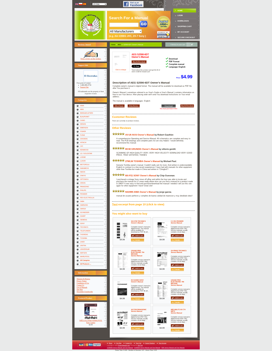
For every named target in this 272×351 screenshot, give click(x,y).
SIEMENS (83, 220)
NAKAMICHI (84, 168)
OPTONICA (84, 179)
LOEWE (83, 157)
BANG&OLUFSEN (86, 113)
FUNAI (82, 135)
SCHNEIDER (84, 212)
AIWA (82, 105)
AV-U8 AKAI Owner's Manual (139, 135)
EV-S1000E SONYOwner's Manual (137, 281)
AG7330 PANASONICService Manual (138, 310)
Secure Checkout (186, 38)
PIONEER (83, 194)
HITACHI (83, 142)
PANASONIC (84, 186)
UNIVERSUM (84, 249)
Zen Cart (140, 345)
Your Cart (138, 343)
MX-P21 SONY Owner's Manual (140, 175)
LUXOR (83, 161)
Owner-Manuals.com (124, 345)
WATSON (83, 253)
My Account (183, 32)
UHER (82, 242)
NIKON (82, 172)
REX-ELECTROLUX (87, 198)
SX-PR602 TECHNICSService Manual (178, 251)
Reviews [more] (84, 44)
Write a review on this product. (90, 59)
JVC (81, 146)
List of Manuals (82, 287)
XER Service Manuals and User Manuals (173, 347)
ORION (82, 183)
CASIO (82, 120)
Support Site (84, 87)
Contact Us (80, 285)
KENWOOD (84, 150)
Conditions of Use (83, 283)
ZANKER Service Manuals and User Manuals (120, 347)
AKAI (82, 109)
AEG (119, 44)
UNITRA (83, 245)
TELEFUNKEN (85, 231)
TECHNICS (84, 227)
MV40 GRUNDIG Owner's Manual (141, 149)
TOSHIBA (83, 238)
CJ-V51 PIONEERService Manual (177, 222)
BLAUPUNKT (84, 117)
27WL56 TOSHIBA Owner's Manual (142, 161)
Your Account (162, 343)
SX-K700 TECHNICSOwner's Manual (138, 222)
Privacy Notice (82, 281)
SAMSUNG (84, 205)
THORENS (84, 234)
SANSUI (83, 209)
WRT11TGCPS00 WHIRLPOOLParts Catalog (90, 322)
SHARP (82, 216)
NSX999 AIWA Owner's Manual (140, 192)
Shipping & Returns (83, 279)
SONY (82, 223)
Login (180, 15)
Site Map (80, 290)
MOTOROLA (84, 164)
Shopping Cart (185, 26)
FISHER (83, 131)
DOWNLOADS (183, 21)
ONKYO (83, 175)
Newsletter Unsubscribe (85, 292)
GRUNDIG (84, 139)
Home (180, 11)
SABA (82, 201)
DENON (83, 124)
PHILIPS (83, 190)
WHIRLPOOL (85, 256)
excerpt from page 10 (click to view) (138, 204)
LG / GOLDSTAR (86, 153)
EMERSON (84, 128)
